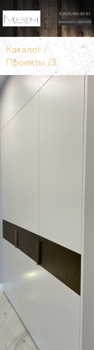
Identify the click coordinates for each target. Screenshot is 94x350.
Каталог (23, 49)
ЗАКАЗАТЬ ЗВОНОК (74, 22)
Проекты (25, 62)
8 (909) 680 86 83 (74, 13)
